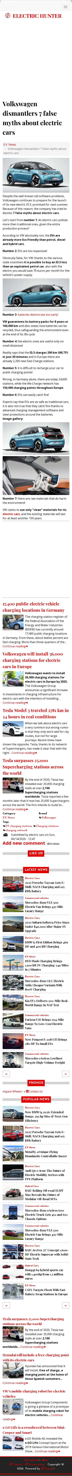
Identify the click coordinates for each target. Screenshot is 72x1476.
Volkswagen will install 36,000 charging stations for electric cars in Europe (33, 660)
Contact (36, 1091)
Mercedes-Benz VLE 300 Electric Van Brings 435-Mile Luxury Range (44, 907)
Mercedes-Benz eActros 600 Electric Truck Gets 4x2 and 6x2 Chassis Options (46, 1215)
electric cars (11, 514)
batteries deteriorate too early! (38, 315)
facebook (32, 1460)
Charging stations (47, 826)
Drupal (48, 1468)
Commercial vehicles (37, 898)
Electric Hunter (37, 15)
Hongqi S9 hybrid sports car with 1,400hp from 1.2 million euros (44, 1274)
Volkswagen (48, 817)
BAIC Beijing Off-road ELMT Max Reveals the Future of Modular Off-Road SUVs (44, 1195)
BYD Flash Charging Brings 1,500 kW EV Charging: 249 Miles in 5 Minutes (47, 965)
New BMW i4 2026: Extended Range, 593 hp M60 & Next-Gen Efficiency (46, 1116)
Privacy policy (36, 1464)
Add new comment (24, 843)
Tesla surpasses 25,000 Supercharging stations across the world (33, 767)
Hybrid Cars (32, 1186)
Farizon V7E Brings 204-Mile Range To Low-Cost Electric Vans (44, 1024)
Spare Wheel (12, 1091)
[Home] (7, 15)
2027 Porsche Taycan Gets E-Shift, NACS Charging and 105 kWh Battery (45, 887)
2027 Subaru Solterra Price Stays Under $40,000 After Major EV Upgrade (47, 927)
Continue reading (14, 646)
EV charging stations (18, 826)
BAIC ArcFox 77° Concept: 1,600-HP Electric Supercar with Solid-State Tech (47, 1254)
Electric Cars (32, 878)
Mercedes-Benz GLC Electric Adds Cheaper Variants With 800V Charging (44, 985)
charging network (16, 830)
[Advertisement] (36, 57)
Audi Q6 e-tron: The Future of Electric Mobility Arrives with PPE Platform (45, 1175)
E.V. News (9, 144)
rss (46, 1460)
